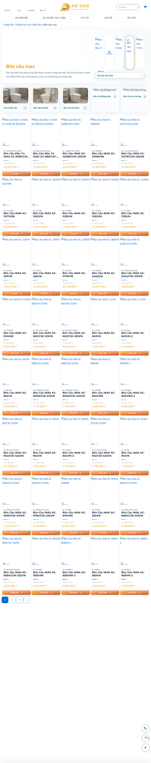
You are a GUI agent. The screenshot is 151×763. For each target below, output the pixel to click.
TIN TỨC (85, 17)
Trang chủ (8, 24)
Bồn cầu (37, 24)
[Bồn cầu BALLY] (99, 52)
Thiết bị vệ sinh (23, 24)
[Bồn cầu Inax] (129, 52)
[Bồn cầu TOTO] (140, 52)
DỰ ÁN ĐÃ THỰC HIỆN (54, 17)
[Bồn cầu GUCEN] (109, 52)
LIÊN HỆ (108, 17)
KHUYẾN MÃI (21, 17)
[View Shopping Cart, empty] (145, 7)
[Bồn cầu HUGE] (119, 52)
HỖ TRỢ (131, 17)
